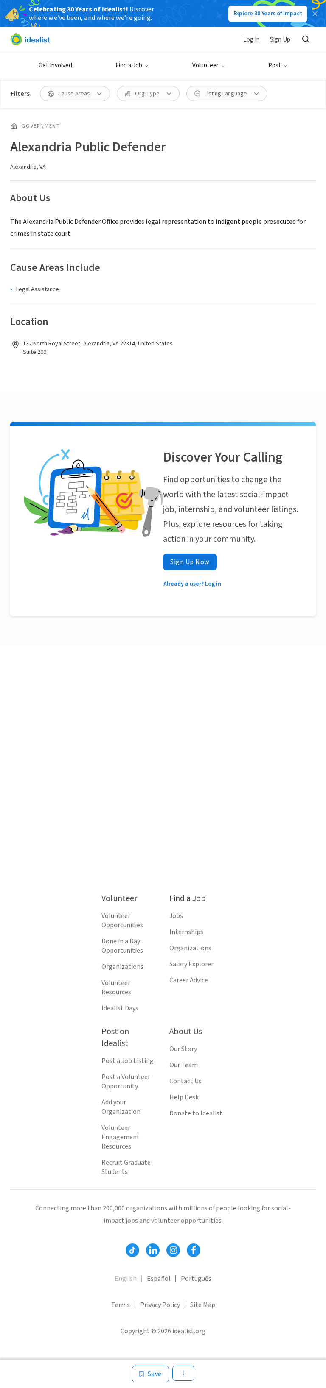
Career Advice (188, 980)
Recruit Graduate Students (126, 1167)
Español (159, 1278)
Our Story (183, 1049)
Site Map (202, 1305)
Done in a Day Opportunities (122, 946)
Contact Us (185, 1081)
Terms (120, 1305)
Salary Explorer (191, 964)
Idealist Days (119, 1008)
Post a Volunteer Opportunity (125, 1081)
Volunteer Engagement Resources (120, 1137)
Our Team (183, 1065)
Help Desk (184, 1097)
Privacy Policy (160, 1305)
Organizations (122, 966)
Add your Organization (121, 1107)
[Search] (305, 39)
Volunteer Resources (116, 987)
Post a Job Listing (127, 1060)
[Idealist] (30, 39)
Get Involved (55, 65)
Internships (186, 932)
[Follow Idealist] (132, 1250)
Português (196, 1278)
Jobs (176, 916)
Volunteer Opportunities (122, 920)
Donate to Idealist (195, 1113)
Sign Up (280, 39)
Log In (251, 39)
